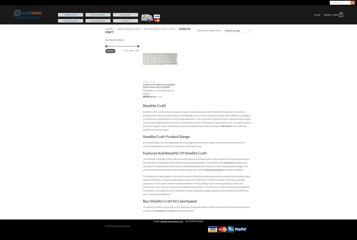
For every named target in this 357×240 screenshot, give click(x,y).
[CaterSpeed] (28, 15)
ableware (228, 162)
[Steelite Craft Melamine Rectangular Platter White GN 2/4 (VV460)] (160, 59)
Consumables (125, 15)
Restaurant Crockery (159, 29)
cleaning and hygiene (214, 169)
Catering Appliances (98, 21)
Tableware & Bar (71, 15)
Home (109, 29)
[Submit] (353, 3)
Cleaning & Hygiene (70, 21)
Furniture (125, 21)
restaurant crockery (165, 210)
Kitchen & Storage (98, 15)
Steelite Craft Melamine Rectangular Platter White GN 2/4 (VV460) (159, 85)
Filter (110, 51)
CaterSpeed (225, 126)
